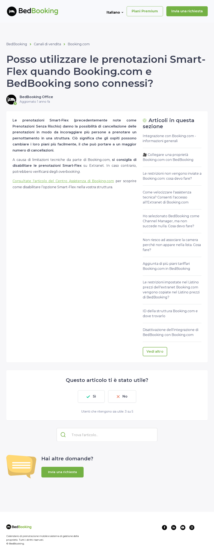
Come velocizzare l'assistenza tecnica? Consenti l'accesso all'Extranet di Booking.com (167, 197)
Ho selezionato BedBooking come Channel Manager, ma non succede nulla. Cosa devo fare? (171, 221)
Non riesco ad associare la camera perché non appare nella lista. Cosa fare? (172, 245)
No (124, 396)
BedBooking (16, 44)
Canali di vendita (47, 44)
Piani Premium (145, 11)
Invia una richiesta (187, 11)
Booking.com (79, 44)
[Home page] (25, 11)
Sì (94, 396)
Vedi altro (154, 351)
